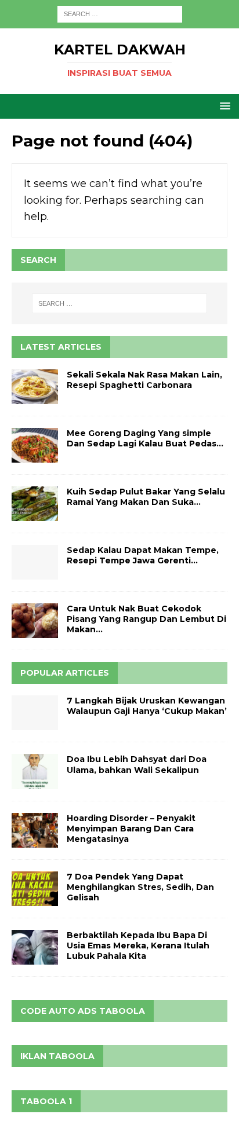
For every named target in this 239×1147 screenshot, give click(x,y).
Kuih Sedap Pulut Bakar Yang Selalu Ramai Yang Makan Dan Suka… (146, 496)
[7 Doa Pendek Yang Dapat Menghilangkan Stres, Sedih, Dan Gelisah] (35, 888)
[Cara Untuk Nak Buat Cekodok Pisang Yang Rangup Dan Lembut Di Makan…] (35, 620)
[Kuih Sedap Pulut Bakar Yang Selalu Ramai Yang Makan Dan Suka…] (35, 503)
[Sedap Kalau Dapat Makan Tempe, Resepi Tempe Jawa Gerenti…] (35, 562)
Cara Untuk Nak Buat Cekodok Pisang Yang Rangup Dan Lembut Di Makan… (146, 619)
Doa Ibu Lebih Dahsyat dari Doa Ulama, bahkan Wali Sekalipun (137, 764)
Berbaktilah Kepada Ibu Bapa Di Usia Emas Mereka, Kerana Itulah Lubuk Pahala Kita (138, 945)
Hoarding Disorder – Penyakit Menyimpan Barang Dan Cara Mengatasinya (131, 828)
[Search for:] (119, 13)
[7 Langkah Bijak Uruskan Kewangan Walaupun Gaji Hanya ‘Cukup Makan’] (35, 712)
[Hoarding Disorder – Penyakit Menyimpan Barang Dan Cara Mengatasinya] (35, 830)
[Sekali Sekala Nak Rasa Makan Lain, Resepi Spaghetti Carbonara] (35, 386)
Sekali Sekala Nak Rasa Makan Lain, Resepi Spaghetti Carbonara (144, 379)
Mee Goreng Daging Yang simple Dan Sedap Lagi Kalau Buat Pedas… (145, 438)
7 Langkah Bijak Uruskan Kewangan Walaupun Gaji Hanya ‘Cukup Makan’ (147, 705)
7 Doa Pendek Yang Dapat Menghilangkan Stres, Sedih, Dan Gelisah (140, 887)
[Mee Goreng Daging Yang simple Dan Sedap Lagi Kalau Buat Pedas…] (35, 445)
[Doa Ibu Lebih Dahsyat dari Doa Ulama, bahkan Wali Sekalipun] (35, 771)
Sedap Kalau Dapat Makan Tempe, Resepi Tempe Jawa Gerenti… (143, 555)
